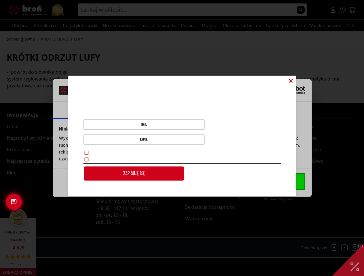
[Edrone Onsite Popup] (182, 138)
